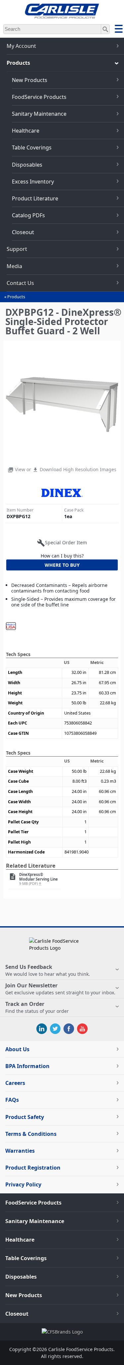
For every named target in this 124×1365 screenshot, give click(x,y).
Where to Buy (62, 565)
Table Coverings (32, 147)
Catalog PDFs (28, 215)
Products (16, 297)
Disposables (27, 164)
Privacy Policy (23, 1184)
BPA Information (27, 1066)
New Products (29, 80)
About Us (17, 1049)
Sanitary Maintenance (39, 113)
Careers (15, 1083)
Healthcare (25, 130)
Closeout (23, 232)
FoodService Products (39, 97)
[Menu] (118, 29)
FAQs (12, 1099)
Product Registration (33, 1167)
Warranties (20, 1150)
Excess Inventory (33, 181)
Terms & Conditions (31, 1134)
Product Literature (35, 198)
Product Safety (24, 1117)
